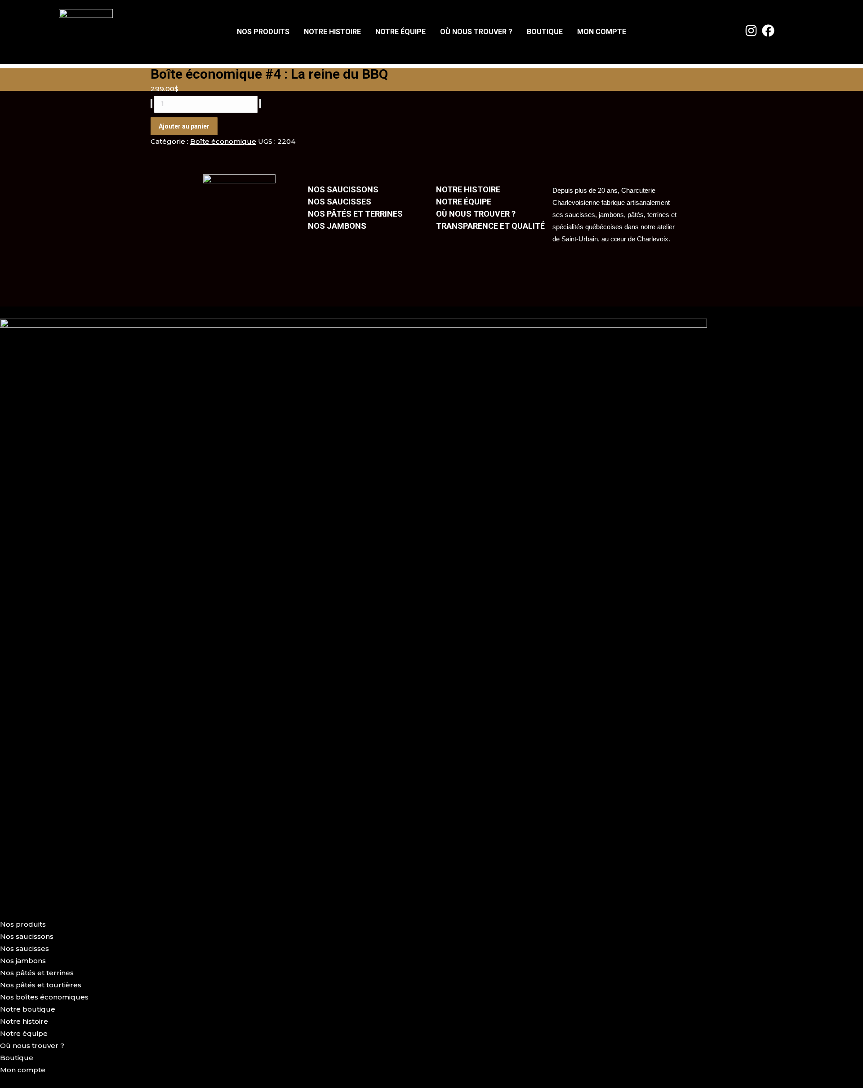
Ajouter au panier (184, 126)
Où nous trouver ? (476, 31)
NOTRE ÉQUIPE (463, 201)
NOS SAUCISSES (339, 201)
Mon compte (601, 31)
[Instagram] (751, 30)
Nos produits (263, 31)
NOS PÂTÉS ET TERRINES (355, 213)
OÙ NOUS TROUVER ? (476, 213)
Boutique (545, 31)
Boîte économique (223, 141)
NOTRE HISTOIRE (468, 189)
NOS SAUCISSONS (343, 189)
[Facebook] (768, 30)
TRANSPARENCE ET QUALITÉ (490, 226)
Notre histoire (332, 31)
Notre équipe (400, 31)
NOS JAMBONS (337, 226)
